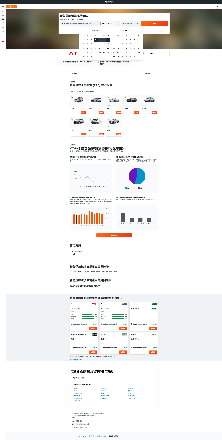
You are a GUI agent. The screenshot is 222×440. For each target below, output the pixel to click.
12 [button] (104, 44)
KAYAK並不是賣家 (77, 421)
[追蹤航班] (3, 31)
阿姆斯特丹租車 (105, 396)
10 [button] (95, 44)
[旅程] (3, 36)
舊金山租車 (131, 388)
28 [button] (83, 56)
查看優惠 (83, 112)
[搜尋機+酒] (3, 22)
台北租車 (76, 391)
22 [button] (87, 52)
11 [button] (99, 44)
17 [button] (95, 48)
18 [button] (100, 48)
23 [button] (91, 52)
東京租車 (103, 393)
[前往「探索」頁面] (3, 27)
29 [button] (87, 56)
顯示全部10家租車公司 (76, 360)
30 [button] (91, 56)
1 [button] (87, 40)
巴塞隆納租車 (131, 398)
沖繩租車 (76, 388)
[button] (220, 2)
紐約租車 (130, 393)
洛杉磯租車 (104, 388)
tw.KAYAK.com (73, 436)
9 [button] (91, 44)
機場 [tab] (82, 378)
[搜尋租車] (3, 19)
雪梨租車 (130, 391)
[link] (114, 235)
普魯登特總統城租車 (102, 436)
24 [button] (95, 52)
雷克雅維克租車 (78, 393)
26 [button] (104, 52)
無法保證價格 (92, 416)
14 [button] (83, 48)
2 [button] (91, 40)
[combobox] (64, 19)
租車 (80, 436)
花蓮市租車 (77, 400)
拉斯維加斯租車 (78, 398)
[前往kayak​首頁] (11, 6)
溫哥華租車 (131, 396)
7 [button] (83, 44)
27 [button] (108, 52)
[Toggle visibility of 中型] (127, 188)
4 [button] (99, 40)
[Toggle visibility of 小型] (140, 188)
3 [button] (95, 40)
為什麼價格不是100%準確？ (80, 427)
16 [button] (91, 48)
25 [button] (100, 52)
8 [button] (87, 44)
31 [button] (134, 56)
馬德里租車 (104, 391)
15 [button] (87, 48)
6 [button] (108, 40)
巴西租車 (85, 436)
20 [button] (108, 48)
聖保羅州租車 (92, 436)
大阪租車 (103, 398)
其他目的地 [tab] (76, 378)
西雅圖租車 (77, 396)
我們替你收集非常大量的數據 (81, 424)
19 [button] (104, 48)
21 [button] (83, 52)
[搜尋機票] (3, 12)
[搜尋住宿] (3, 15)
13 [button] (108, 44)
